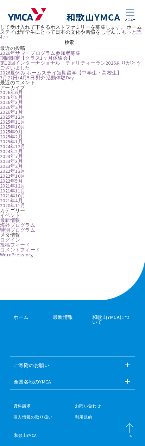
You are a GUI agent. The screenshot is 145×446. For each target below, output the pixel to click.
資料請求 (22, 406)
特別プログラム (17, 230)
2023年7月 (11, 156)
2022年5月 (11, 181)
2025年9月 (11, 132)
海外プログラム (17, 225)
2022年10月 (12, 176)
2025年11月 (12, 122)
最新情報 (10, 220)
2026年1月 (11, 112)
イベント (10, 215)
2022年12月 (12, 171)
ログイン (10, 240)
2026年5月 (11, 97)
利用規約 (83, 417)
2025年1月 (11, 141)
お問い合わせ (88, 406)
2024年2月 (11, 151)
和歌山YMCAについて (111, 319)
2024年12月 (12, 146)
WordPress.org (16, 254)
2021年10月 (12, 195)
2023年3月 (11, 161)
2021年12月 (12, 186)
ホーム (21, 317)
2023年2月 (11, 166)
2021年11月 (12, 191)
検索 (69, 42)
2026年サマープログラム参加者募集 (40, 53)
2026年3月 (11, 102)
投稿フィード (15, 245)
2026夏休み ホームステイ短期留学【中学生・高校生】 (61, 73)
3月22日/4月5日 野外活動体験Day (37, 77)
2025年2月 (11, 136)
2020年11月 (12, 205)
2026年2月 (11, 107)
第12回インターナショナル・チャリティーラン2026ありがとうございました (70, 65)
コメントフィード (20, 250)
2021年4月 (11, 200)
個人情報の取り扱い (32, 417)
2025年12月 (12, 117)
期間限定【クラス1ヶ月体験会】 (36, 58)
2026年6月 (11, 92)
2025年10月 (12, 127)
